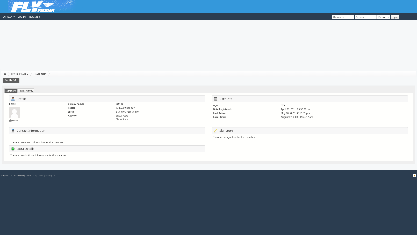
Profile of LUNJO (19, 73)
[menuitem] (8, 16)
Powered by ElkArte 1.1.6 (26, 175)
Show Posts (122, 115)
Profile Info (11, 80)
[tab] (10, 90)
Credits (40, 175)
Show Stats (122, 119)
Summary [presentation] (11, 90)
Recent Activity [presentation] (26, 90)
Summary (41, 73)
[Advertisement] (208, 45)
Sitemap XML (50, 175)
